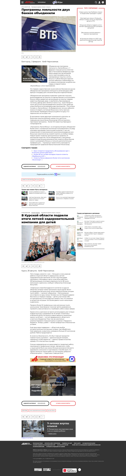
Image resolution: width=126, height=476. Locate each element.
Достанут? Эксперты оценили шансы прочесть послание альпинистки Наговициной (94, 223)
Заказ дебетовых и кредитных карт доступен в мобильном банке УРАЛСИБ (37, 204)
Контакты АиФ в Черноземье (52, 443)
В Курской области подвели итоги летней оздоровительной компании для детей (90, 26)
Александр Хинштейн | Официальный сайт (33, 262)
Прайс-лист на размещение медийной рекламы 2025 (86, 445)
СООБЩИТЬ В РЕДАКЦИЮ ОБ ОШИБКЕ (55, 446)
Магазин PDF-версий (62, 445)
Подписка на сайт (67, 443)
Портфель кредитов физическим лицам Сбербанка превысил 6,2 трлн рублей (64, 193)
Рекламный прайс (38, 443)
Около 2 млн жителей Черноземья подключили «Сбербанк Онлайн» (65, 198)
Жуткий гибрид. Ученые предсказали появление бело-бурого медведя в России (94, 234)
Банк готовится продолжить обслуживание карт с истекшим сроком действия (51, 152)
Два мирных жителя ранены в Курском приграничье (90, 33)
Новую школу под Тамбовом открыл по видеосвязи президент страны (90, 12)
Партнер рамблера (57, 469)
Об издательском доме (88, 443)
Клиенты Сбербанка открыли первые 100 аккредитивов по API (37, 192)
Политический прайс (38, 446)
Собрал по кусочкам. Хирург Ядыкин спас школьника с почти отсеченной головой (94, 239)
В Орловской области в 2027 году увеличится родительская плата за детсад (91, 40)
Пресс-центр (77, 443)
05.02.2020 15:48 (26, 7)
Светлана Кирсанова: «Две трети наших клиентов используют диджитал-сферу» (37, 199)
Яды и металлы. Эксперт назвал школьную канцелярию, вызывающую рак (92, 245)
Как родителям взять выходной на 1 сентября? (48, 386)
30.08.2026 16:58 (26, 212)
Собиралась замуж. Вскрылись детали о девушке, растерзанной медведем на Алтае (93, 217)
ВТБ (23, 53)
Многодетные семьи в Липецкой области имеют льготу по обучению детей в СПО (90, 20)
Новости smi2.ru (27, 438)
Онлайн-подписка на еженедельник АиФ (44, 445)
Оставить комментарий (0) (63, 166)
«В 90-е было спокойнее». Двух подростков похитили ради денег (93, 227)
